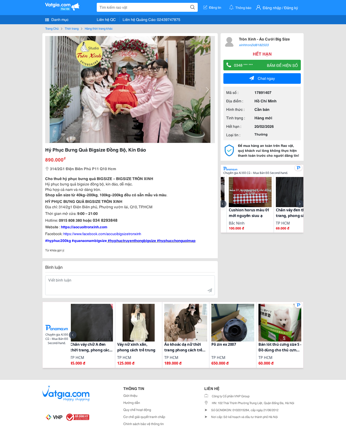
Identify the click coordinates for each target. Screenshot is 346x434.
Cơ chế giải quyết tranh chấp (144, 416)
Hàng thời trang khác (99, 28)
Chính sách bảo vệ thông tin (143, 423)
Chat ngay (266, 78)
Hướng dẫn (131, 402)
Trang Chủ (52, 28)
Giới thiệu (130, 395)
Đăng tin (215, 7)
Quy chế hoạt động (137, 409)
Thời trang (72, 28)
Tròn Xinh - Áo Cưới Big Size (264, 38)
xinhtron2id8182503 (254, 44)
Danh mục (59, 19)
